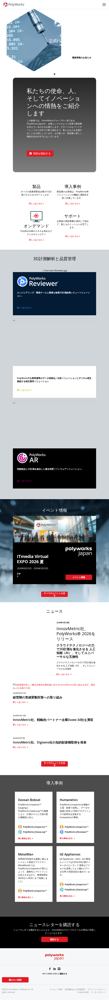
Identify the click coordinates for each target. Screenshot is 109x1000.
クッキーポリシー (98, 992)
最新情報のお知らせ (81, 57)
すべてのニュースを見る (54, 763)
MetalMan (25, 854)
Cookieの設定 (83, 992)
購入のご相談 (15, 979)
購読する (54, 939)
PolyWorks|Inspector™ (35, 826)
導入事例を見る (25, 838)
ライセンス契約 (56, 989)
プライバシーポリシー (96, 989)
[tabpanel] (54, 40)
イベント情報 (78, 577)
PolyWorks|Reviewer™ (76, 831)
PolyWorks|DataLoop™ (35, 831)
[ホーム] (13, 4)
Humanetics (69, 800)
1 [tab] (54, 74)
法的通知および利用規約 (75, 989)
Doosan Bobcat (29, 800)
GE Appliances (70, 854)
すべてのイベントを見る (54, 594)
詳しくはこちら (35, 203)
